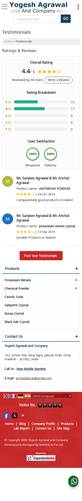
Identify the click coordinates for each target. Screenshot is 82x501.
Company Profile (43, 424)
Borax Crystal (14, 313)
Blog (22, 424)
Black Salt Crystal (17, 322)
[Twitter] (14, 415)
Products (12, 268)
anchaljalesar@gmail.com (34, 378)
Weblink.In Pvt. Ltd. (51, 445)
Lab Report (22, 428)
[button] (31, 369)
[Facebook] (6, 415)
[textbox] (38, 19)
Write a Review (58, 80)
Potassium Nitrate (18, 280)
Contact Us (43, 428)
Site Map (63, 428)
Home (8, 41)
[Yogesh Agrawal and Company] (38, 8)
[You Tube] (23, 415)
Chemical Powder (17, 288)
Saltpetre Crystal (16, 305)
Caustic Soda (14, 297)
